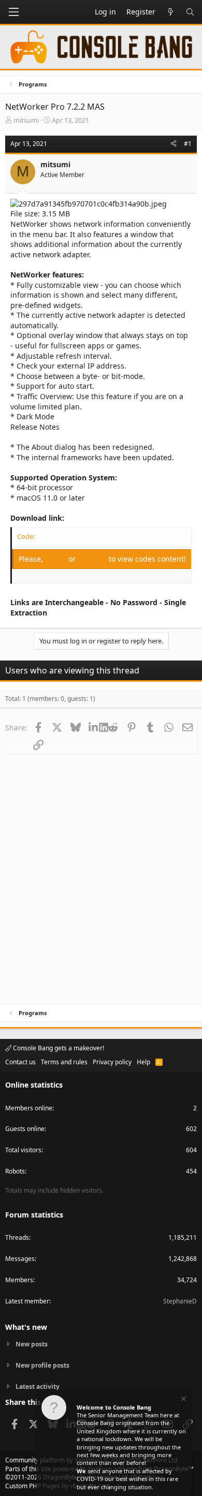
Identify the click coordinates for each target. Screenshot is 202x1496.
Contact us (20, 1062)
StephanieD (180, 1301)
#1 (188, 143)
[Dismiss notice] (183, 1400)
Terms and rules (64, 1062)
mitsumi (26, 120)
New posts (32, 1344)
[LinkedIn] (94, 727)
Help (143, 1062)
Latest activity (38, 1386)
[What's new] (170, 12)
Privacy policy (112, 1062)
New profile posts (42, 1365)
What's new (26, 1327)
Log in (56, 559)
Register (93, 559)
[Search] (190, 12)
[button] (13, 12)
